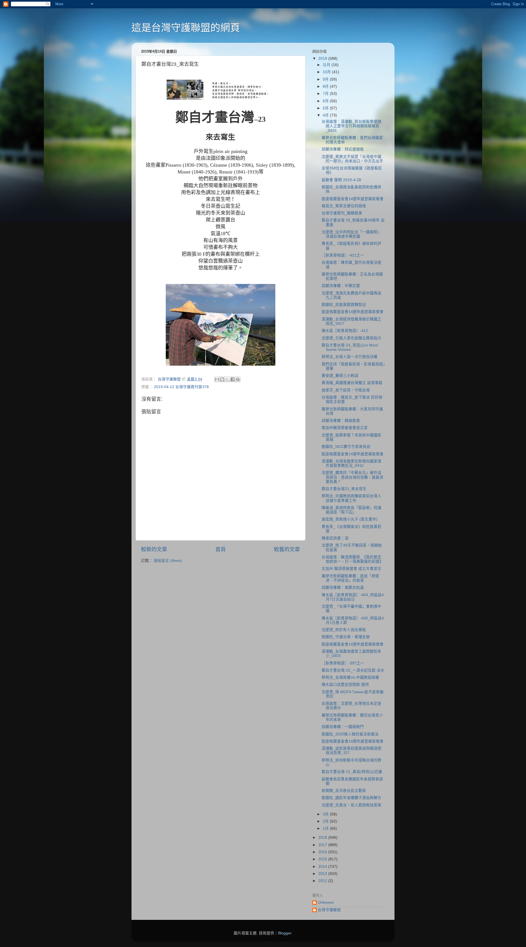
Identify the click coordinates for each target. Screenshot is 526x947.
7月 (326, 94)
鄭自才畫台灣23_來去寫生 (344, 489)
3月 (326, 814)
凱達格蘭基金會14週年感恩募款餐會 (353, 199)
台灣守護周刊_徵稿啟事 (342, 213)
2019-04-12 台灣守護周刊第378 (181, 387)
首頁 (220, 549)
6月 (326, 101)
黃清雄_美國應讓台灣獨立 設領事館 (352, 383)
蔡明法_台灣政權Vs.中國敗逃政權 (350, 677)
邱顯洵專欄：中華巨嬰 (341, 286)
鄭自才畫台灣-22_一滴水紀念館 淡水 (353, 670)
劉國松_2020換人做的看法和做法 (350, 734)
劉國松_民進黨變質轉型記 (344, 305)
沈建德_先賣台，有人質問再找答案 (351, 805)
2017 (323, 845)
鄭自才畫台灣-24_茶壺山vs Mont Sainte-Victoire (350, 347)
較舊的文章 (287, 549)
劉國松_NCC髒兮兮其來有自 (346, 447)
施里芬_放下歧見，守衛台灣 (346, 390)
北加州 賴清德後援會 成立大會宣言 (351, 569)
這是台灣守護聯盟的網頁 (186, 27)
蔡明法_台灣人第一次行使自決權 (350, 357)
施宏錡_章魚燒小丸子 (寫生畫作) (350, 519)
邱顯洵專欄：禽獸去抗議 (343, 587)
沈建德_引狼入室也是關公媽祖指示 (351, 338)
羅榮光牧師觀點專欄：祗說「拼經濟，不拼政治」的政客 (350, 578)
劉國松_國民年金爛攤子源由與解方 (351, 798)
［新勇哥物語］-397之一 (343, 663)
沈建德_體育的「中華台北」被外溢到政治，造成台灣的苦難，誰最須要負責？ (352, 477)
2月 (326, 821)
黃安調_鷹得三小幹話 (340, 376)
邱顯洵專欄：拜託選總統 (343, 149)
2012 (323, 881)
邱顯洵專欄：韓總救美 (341, 421)
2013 (323, 874)
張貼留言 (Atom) (168, 561)
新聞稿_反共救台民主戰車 (344, 791)
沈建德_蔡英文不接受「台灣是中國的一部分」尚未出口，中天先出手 (352, 159)
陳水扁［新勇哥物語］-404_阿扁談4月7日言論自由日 (353, 597)
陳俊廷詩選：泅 (335, 538)
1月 (326, 828)
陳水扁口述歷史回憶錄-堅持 (345, 684)
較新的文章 (154, 549)
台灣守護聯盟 (329, 910)
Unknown (326, 902)
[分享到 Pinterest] (238, 379)
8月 (326, 86)
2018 (323, 837)
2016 (323, 852)
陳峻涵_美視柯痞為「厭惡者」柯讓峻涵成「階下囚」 (351, 510)
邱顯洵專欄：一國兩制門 (343, 727)
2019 (323, 58)
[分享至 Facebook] (232, 379)
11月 (327, 65)
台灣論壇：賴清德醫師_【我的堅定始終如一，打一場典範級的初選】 (352, 559)
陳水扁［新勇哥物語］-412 (345, 331)
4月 (326, 115)
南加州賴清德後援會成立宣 (345, 428)
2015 (323, 859)
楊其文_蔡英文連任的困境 (344, 206)
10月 (327, 72)
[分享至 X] (227, 379)
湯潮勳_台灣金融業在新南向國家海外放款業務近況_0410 (351, 463)
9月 (326, 79)
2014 (323, 866)
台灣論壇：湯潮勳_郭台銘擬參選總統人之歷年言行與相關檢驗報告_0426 (351, 126)
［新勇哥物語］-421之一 (343, 255)
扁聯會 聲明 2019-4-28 (341, 180)
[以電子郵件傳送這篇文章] (217, 379)
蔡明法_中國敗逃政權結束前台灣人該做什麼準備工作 (351, 498)
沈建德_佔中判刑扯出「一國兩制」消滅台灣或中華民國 (351, 234)
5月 (326, 108)
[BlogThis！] (222, 379)
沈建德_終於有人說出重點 (344, 630)
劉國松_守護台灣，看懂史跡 (346, 637)
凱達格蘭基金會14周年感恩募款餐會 (353, 741)
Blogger (284, 933)
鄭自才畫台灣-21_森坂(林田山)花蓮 (352, 772)
